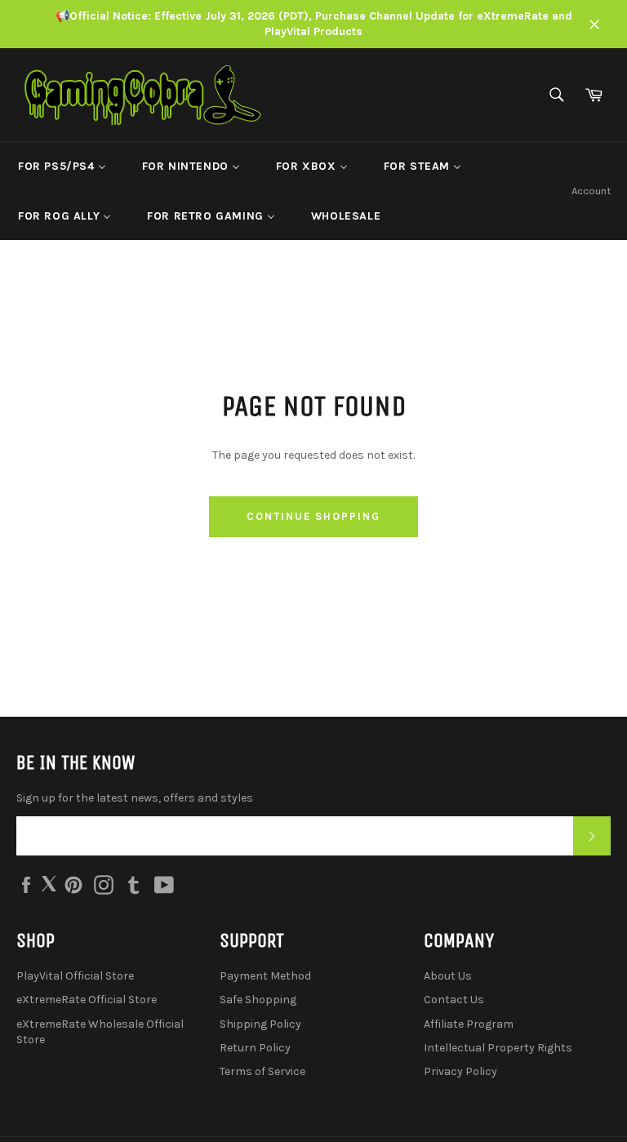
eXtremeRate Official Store (86, 999)
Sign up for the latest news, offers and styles (134, 798)
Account (591, 190)
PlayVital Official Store (75, 976)
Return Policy (255, 1048)
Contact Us (454, 999)
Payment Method (265, 976)
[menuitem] (62, 166)
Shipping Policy (260, 1024)
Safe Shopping (258, 999)
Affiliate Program (469, 1024)
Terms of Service (262, 1071)
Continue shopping (313, 516)
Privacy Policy (460, 1071)
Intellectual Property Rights (498, 1048)
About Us (448, 976)
